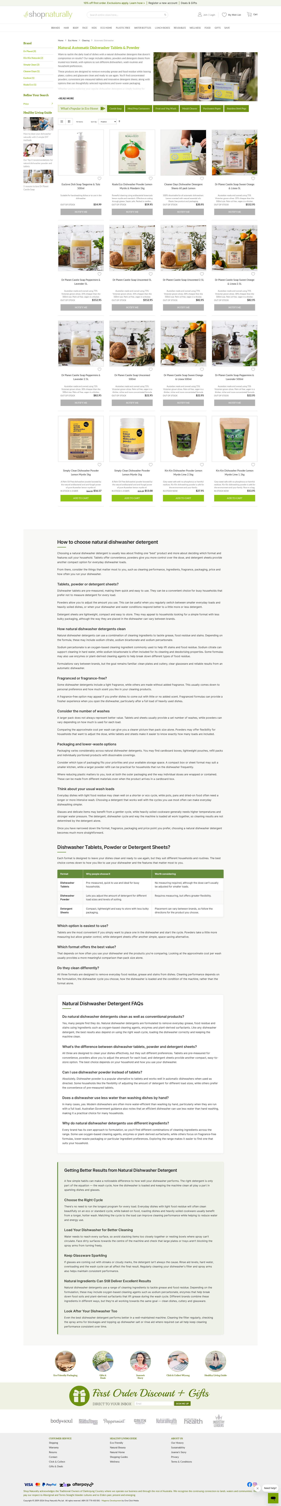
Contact (53, 1456)
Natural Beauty (118, 1447)
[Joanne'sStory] (140, 1361)
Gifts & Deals (56, 1466)
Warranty (54, 1447)
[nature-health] (193, 1421)
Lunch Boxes (162, 27)
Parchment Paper (212, 108)
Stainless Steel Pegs (236, 108)
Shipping (53, 1442)
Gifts (218, 27)
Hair (66, 27)
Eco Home (106, 27)
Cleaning (86, 40)
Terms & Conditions (181, 1461)
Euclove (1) (28, 77)
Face (85, 27)
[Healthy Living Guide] (215, 1361)
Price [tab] (26, 103)
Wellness (195, 27)
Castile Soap (116, 108)
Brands (55, 27)
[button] (99, 178)
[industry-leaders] (219, 1421)
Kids (94, 27)
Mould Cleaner (189, 108)
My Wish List (234, 15)
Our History (177, 1442)
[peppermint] (114, 1421)
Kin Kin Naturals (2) (33, 57)
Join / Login (209, 15)
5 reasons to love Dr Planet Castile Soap (35, 188)
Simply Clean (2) (31, 64)
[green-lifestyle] (140, 1421)
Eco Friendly (116, 1442)
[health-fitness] (88, 1421)
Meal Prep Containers (139, 108)
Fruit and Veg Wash (166, 108)
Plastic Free (123, 27)
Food (208, 27)
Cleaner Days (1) (31, 71)
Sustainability (178, 1447)
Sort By (94, 122)
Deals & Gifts (189, 3)
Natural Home (117, 1452)
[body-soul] (62, 1421)
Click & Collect (57, 1461)
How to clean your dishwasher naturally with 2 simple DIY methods (37, 137)
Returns (53, 1452)
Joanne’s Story (178, 1452)
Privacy (175, 1456)
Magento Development (111, 1500)
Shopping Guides (119, 1456)
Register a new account (162, 3)
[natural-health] (166, 1421)
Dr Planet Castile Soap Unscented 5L (132, 279)
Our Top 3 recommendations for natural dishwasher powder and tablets (38, 163)
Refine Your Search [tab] (36, 95)
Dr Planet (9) (29, 51)
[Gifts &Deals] (103, 1361)
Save (227, 27)
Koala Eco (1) (29, 84)
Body (76, 27)
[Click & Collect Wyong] (178, 1361)
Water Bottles (142, 27)
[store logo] (47, 15)
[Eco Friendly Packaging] (65, 1361)
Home (61, 40)
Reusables (180, 27)
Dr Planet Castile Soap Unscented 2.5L (183, 279)
